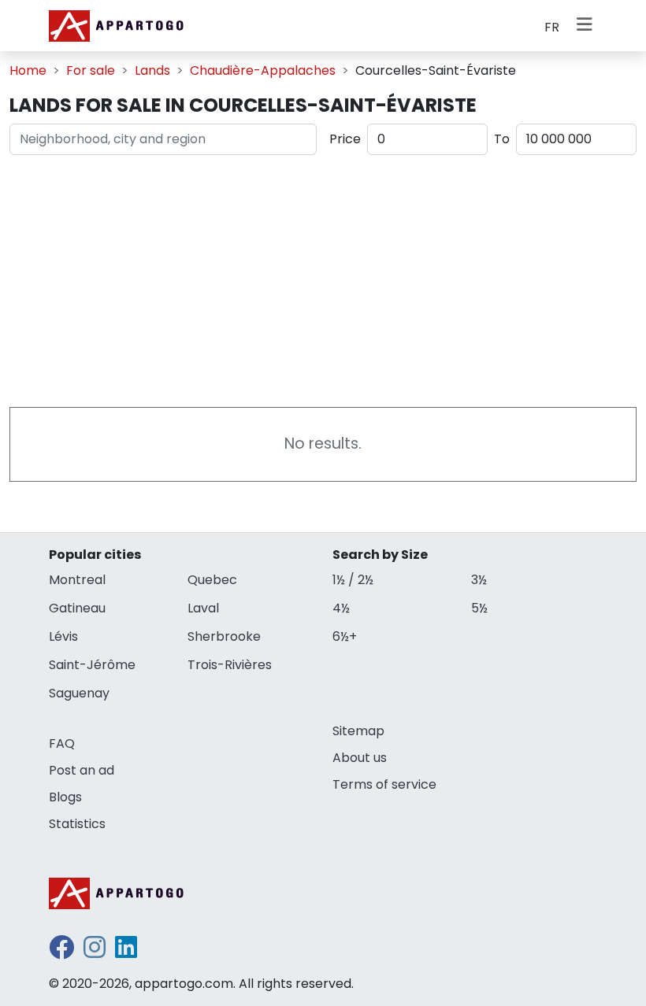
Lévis (63, 636)
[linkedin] (126, 952)
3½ (479, 580)
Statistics (77, 824)
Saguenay (79, 693)
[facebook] (61, 952)
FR (551, 27)
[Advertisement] (323, 278)
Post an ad (81, 770)
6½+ (344, 636)
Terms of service (384, 784)
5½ (479, 608)
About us (359, 758)
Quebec (212, 580)
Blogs (65, 797)
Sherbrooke (224, 636)
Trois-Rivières (229, 665)
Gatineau (77, 608)
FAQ (62, 743)
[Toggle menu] (584, 26)
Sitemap (358, 731)
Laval (203, 608)
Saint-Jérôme (92, 665)
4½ (341, 608)
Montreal (77, 580)
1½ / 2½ (352, 580)
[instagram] (95, 952)
